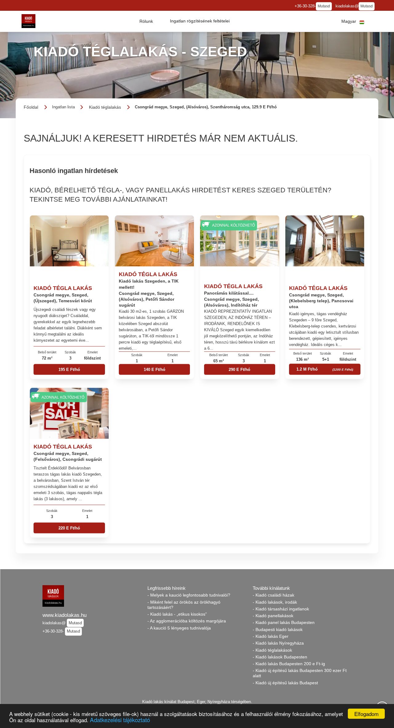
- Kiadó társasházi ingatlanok (281, 608)
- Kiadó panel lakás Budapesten (284, 622)
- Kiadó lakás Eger (270, 636)
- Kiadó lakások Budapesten (280, 656)
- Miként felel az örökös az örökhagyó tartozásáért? (183, 605)
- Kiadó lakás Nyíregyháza (278, 643)
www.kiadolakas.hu (64, 615)
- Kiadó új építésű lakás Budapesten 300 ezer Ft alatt (300, 673)
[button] (146, 21)
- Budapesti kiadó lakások (278, 629)
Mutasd (324, 6)
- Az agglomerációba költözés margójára (186, 620)
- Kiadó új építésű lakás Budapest (285, 682)
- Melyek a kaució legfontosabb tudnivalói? (188, 595)
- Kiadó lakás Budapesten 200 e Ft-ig (289, 663)
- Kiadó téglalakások (272, 650)
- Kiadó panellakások (273, 615)
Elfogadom (366, 714)
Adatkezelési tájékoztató (120, 719)
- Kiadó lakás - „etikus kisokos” (177, 614)
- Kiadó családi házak (273, 595)
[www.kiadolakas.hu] (28, 21)
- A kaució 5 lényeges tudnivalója (179, 627)
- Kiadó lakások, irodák (275, 602)
